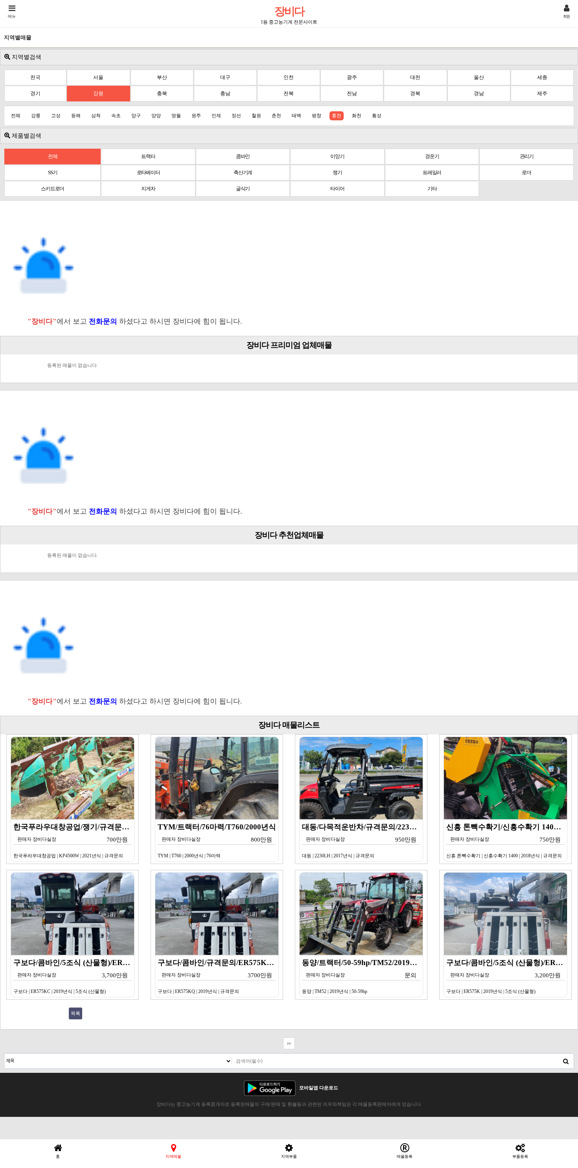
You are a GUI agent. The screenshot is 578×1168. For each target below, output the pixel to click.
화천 (356, 115)
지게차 (148, 189)
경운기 (432, 156)
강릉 (35, 115)
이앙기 (337, 156)
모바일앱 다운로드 (318, 1088)
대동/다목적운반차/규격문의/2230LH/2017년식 (362, 840)
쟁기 (337, 172)
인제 (216, 115)
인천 (288, 77)
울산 (479, 77)
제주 (542, 93)
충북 (162, 93)
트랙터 (148, 156)
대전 (415, 77)
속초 (116, 115)
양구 (136, 115)
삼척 (96, 115)
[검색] (566, 1061)
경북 (415, 93)
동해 (76, 115)
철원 (256, 115)
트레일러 (432, 172)
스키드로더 (52, 189)
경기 (35, 93)
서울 (98, 77)
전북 (288, 93)
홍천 (336, 115)
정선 (236, 115)
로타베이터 (148, 172)
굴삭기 (243, 189)
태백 (296, 115)
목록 (75, 1013)
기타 (432, 189)
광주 (352, 77)
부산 (162, 77)
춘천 (276, 115)
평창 (316, 115)
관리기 (527, 156)
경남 (479, 93)
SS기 (52, 172)
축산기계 (243, 172)
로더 (526, 172)
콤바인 (243, 156)
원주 (196, 115)
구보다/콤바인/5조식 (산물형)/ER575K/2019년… (506, 976)
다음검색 (289, 1043)
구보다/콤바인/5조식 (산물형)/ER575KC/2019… (73, 976)
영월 (176, 115)
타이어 (337, 189)
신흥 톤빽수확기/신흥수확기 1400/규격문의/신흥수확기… (506, 840)
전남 (352, 93)
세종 (542, 77)
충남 (225, 93)
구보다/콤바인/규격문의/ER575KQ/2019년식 (218, 976)
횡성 (376, 115)
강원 (98, 93)
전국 (35, 77)
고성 (56, 115)
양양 (156, 115)
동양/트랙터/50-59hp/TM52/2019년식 (362, 976)
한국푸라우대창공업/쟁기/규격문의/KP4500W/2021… (73, 840)
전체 (15, 115)
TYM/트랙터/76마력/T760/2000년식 (217, 840)
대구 (225, 77)
